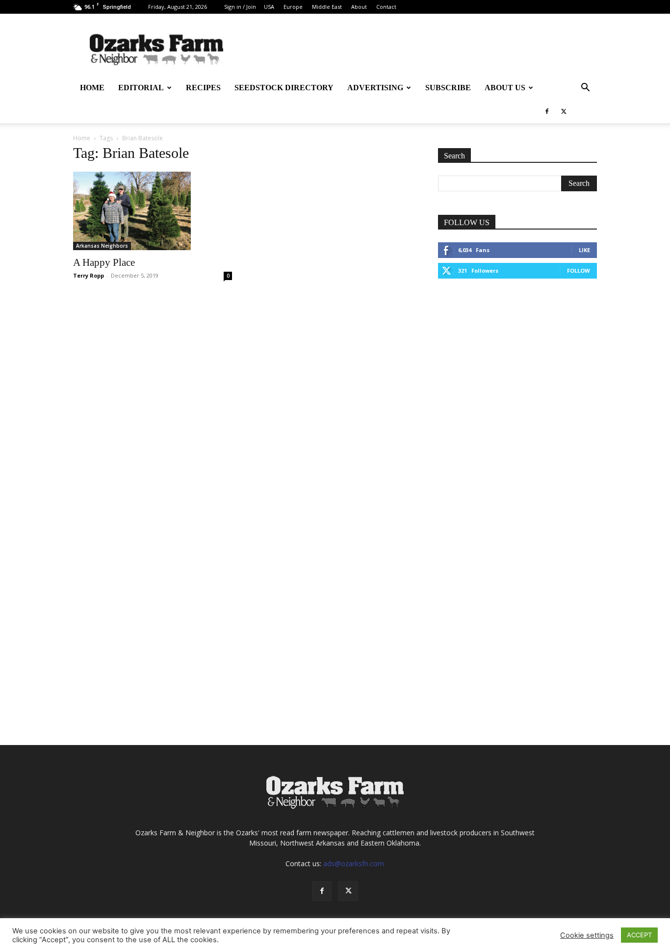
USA (269, 6)
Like (584, 250)
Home (92, 87)
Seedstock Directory (284, 87)
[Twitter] (563, 111)
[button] (585, 88)
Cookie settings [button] (587, 935)
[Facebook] (547, 111)
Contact (386, 6)
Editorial (141, 87)
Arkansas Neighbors (102, 245)
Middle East (327, 6)
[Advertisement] (517, 363)
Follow (578, 270)
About (359, 6)
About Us (505, 87)
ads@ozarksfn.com (353, 863)
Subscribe (448, 87)
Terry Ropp (88, 275)
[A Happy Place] (152, 211)
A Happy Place (104, 262)
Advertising (375, 87)
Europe (293, 6)
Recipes (203, 87)
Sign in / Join (240, 6)
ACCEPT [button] (639, 935)
